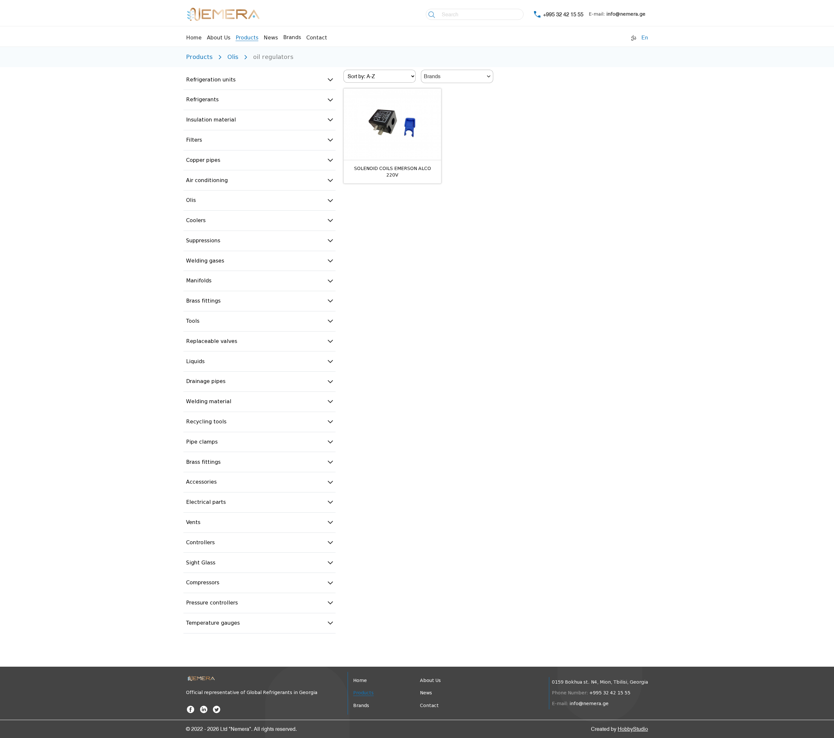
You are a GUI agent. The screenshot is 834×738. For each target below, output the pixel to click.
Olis (191, 200)
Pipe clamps (202, 442)
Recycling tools (206, 422)
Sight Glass (200, 563)
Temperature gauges (213, 623)
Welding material (208, 401)
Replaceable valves (211, 341)
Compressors (202, 582)
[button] (259, 80)
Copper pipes (203, 160)
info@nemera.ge (625, 14)
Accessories (201, 482)
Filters (194, 140)
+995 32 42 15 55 (563, 14)
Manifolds (198, 280)
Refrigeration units (211, 80)
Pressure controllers (212, 603)
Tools (192, 321)
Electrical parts (206, 502)
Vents (193, 522)
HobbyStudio (633, 729)
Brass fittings (203, 301)
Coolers (196, 220)
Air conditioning (207, 180)
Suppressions (203, 240)
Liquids (195, 361)
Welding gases (205, 261)
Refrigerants (202, 99)
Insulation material (211, 120)
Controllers (200, 542)
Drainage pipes (205, 381)
